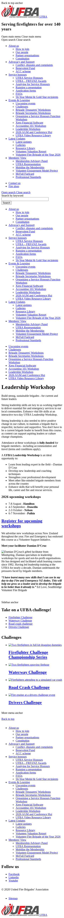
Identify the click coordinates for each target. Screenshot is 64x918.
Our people (22, 52)
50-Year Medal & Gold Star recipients (37, 97)
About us (14, 45)
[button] (15, 192)
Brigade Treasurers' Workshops (33, 109)
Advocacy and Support (21, 61)
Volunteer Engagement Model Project (37, 170)
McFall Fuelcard (25, 173)
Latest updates (24, 141)
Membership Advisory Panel (32, 161)
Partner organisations (27, 55)
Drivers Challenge (19, 626)
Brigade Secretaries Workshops (33, 113)
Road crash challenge (21, 623)
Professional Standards (28, 177)
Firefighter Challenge (20, 617)
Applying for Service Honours (33, 84)
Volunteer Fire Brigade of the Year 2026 (38, 154)
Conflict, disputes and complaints (34, 65)
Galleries (21, 145)
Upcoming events (25, 103)
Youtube (13, 880)
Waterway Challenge (20, 620)
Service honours (18, 74)
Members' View (17, 157)
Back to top (7, 718)
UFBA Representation (28, 164)
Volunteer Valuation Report (31, 151)
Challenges (22, 106)
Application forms (26, 90)
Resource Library (25, 148)
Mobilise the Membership (30, 167)
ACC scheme (23, 71)
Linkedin (14, 877)
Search (6, 202)
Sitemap (13, 898)
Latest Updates (17, 138)
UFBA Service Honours (29, 77)
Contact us (14, 183)
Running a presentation (29, 87)
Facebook (14, 874)
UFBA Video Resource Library (33, 135)
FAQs (19, 93)
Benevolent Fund (25, 68)
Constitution (22, 58)
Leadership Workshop (28, 129)
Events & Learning (19, 100)
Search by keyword (12, 195)
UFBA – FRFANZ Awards (31, 81)
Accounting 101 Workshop (31, 125)
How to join (22, 49)
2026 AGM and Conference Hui (34, 132)
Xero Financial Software (29, 122)
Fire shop (14, 186)
